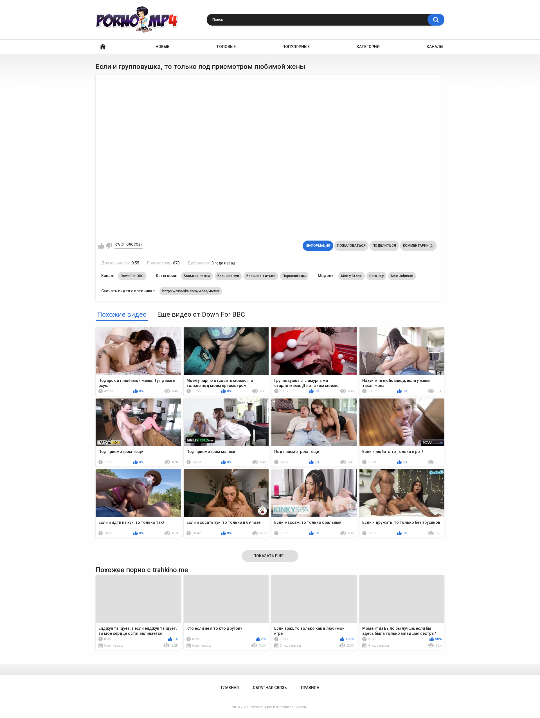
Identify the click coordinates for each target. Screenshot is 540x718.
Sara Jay (376, 276)
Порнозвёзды (294, 276)
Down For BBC (132, 276)
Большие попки (197, 276)
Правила (310, 687)
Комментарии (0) (418, 246)
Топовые (226, 46)
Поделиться (384, 246)
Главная (103, 47)
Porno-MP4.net (261, 707)
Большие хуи (228, 276)
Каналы (435, 46)
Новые (162, 46)
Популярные (296, 46)
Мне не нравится (109, 246)
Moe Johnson (402, 276)
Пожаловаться (351, 246)
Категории (368, 46)
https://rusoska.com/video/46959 (190, 291)
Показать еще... (270, 556)
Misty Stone (351, 276)
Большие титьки (260, 276)
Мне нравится (101, 246)
